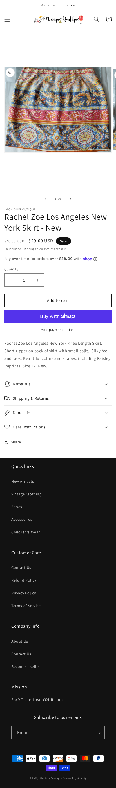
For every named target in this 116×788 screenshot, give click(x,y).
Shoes (16, 506)
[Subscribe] (98, 732)
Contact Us (21, 567)
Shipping (29, 249)
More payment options (58, 329)
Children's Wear (25, 532)
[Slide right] (70, 199)
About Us (19, 641)
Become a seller (25, 666)
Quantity (11, 269)
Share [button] (16, 441)
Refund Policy (23, 580)
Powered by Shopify (74, 778)
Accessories (21, 519)
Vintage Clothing (26, 494)
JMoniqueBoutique (50, 778)
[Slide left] (45, 199)
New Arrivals (22, 481)
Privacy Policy (23, 593)
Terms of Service (26, 605)
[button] (7, 19)
